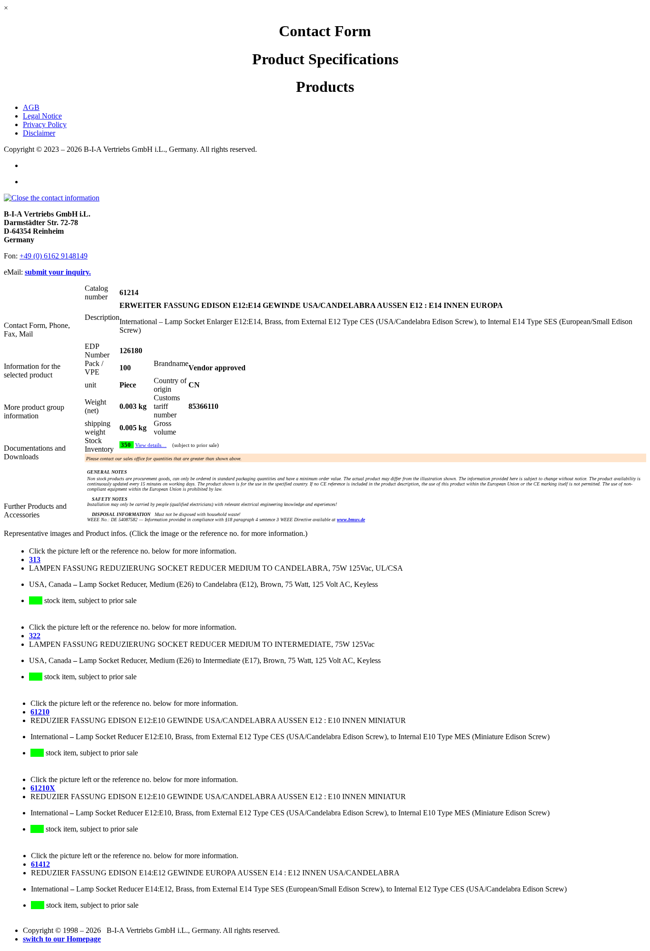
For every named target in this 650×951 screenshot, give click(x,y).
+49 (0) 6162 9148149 (54, 256)
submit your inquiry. (58, 272)
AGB (31, 107)
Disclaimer (39, 133)
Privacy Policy (45, 124)
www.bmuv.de (351, 519)
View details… (151, 445)
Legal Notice (42, 116)
